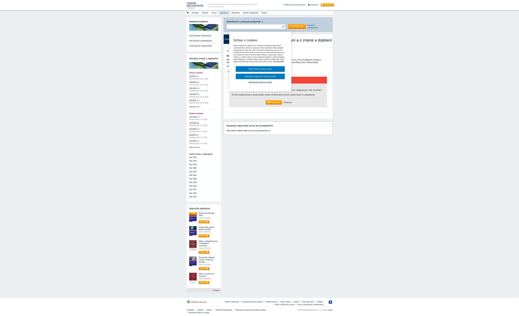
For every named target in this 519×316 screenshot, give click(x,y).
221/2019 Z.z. (194, 117)
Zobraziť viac (194, 107)
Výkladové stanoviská (200, 46)
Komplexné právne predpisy (252, 302)
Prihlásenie (314, 5)
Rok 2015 (193, 197)
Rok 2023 (193, 168)
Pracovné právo (308, 302)
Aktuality (195, 13)
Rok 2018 (193, 186)
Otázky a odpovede (250, 13)
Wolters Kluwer (271, 302)
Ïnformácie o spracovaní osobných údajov (250, 310)
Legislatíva (224, 13)
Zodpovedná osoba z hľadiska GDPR (207, 228)
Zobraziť (203, 222)
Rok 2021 (193, 175)
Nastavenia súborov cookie (260, 82)
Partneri (209, 310)
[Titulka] (187, 13)
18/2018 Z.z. (194, 76)
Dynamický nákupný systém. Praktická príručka (207, 259)
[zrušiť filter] (283, 26)
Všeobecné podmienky (223, 310)
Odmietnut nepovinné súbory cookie (260, 76)
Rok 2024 (193, 164)
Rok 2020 (193, 179)
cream (330, 310)
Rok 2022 (193, 172)
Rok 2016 (193, 193)
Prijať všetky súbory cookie (260, 69)
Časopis (205, 13)
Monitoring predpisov (200, 36)
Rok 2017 (193, 189)
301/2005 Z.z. (194, 88)
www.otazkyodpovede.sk (260, 131)
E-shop (216, 290)
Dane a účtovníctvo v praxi (284, 304)
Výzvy (214, 13)
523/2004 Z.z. (194, 129)
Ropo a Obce (285, 302)
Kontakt (200, 310)
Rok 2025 (193, 161)
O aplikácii (190, 310)
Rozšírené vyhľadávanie (312, 26)
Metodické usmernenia (200, 41)
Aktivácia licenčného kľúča (295, 5)
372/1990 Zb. (194, 123)
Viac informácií (278, 61)
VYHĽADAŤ (296, 26)
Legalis (296, 302)
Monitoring (236, 13)
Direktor (320, 302)
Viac (228, 66)
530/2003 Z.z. (194, 94)
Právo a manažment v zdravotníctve (310, 304)
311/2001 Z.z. (194, 141)
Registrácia (328, 5)
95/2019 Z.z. (194, 135)
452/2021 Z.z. (194, 100)
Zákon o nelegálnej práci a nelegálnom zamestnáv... (208, 243)
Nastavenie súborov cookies (199, 313)
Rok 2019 (193, 182)
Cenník (264, 13)
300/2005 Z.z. (194, 82)
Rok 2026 (193, 157)
